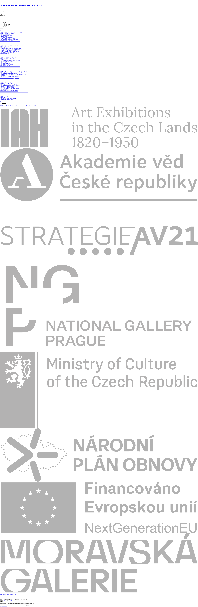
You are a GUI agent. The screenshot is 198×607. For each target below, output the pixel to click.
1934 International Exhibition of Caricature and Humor (9, 90)
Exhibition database (5, 7)
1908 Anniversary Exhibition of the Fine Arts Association (9, 57)
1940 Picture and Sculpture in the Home (6, 95)
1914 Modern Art (3, 75)
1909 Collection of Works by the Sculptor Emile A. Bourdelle (10, 60)
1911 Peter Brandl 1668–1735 (5, 65)
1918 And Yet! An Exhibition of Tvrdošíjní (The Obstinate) (10, 76)
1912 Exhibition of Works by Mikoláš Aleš (7, 69)
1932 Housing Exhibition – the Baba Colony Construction (9, 88)
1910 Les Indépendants (4, 62)
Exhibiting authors (3, 105)
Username (2, 605)
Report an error (13, 594)
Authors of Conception (19, 105)
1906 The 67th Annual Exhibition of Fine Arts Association (9, 51)
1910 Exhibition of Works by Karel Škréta (7, 64)
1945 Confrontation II (4, 96)
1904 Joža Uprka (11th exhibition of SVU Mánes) (8, 50)
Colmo (4, 600)
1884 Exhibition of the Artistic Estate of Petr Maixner (9, 31)
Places (11, 105)
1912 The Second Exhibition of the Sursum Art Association (10, 67)
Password (15, 605)
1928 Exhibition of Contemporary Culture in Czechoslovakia (10, 85)
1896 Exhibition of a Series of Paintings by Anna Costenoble (10, 41)
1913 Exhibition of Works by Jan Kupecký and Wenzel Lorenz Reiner (11, 72)
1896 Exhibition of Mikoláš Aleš (5, 42)
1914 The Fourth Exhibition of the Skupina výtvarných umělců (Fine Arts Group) (13, 74)
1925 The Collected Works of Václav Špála (7, 81)
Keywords (13, 105)
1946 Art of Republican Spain (5, 97)
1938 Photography (3, 94)
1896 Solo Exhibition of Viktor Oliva (6, 40)
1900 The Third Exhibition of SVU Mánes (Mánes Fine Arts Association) (12, 45)
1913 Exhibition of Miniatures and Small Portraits (8, 73)
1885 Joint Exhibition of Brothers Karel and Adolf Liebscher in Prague (11, 32)
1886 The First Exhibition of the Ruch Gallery (7, 33)
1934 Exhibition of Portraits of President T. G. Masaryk (9, 91)
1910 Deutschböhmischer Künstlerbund (6, 61)
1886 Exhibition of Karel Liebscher (6, 35)
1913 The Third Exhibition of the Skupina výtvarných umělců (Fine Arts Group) (13, 71)
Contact (3, 9)
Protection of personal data (6, 594)
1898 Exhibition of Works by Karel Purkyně (7, 44)
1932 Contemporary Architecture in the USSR (7, 87)
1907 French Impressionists (4, 53)
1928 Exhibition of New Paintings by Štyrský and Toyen (9, 84)
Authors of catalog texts (35, 105)
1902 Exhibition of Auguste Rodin (6, 47)
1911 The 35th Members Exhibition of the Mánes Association (10, 66)
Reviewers (24, 105)
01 (0, 30)
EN (2, 0)
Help (1, 594)
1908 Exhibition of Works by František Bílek (7, 58)
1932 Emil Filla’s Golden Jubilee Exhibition (7, 86)
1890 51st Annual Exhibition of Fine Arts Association (9, 39)
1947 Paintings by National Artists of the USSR (8, 98)
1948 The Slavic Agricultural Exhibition (6, 99)
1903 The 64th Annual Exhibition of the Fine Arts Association (10, 48)
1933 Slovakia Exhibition (4, 89)
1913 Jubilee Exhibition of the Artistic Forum (7, 70)
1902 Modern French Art (4, 46)
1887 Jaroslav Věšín (3, 36)
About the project (5, 8)
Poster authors (28, 105)
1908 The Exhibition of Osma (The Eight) (7, 56)
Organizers (8, 105)
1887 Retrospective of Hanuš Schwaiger (7, 37)
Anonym (1, 2)
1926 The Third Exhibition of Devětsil (6, 82)
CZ (0, 0)
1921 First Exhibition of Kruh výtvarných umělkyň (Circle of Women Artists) (13, 80)
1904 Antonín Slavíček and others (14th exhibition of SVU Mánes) (11, 49)
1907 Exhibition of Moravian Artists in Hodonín (8, 55)
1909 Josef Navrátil (3, 59)
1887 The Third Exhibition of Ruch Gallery (7, 38)
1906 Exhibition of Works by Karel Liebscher (7, 52)
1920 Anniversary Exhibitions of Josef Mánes (7, 79)
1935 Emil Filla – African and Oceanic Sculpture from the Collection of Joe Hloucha (14, 92)
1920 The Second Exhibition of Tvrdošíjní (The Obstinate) (10, 78)
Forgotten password (3, 606)
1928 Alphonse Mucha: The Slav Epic (6, 83)
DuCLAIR (10, 600)
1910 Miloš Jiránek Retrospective (5, 63)
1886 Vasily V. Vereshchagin (5, 34)
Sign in (5, 2)
